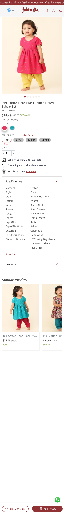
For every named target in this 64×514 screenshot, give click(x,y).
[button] (4, 128)
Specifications (14, 181)
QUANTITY (7, 147)
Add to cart (50, 508)
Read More (31, 171)
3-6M (6, 140)
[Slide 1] (25, 96)
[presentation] (47, 10)
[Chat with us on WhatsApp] (57, 499)
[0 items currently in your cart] (60, 10)
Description (12, 264)
